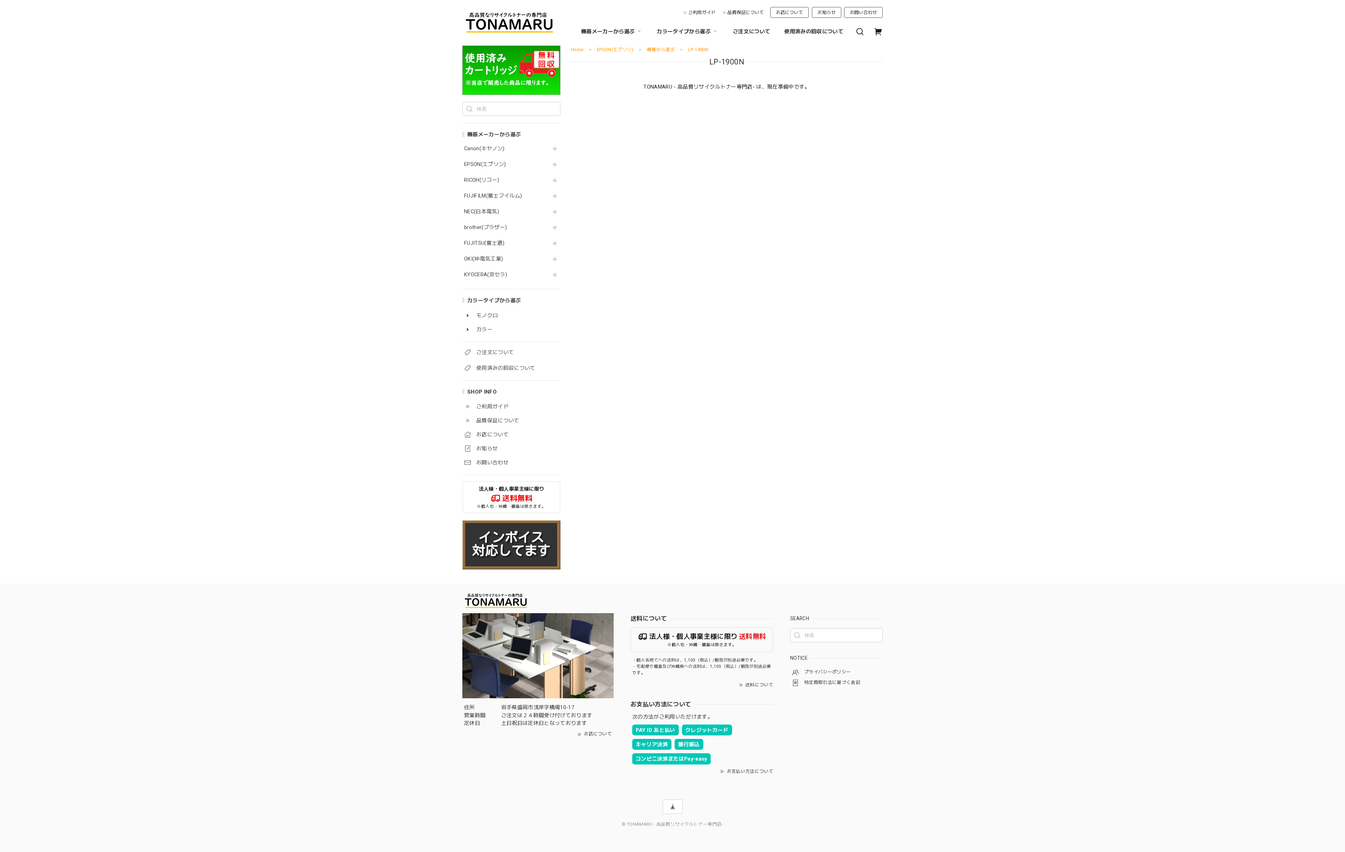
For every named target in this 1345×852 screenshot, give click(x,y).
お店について (789, 12)
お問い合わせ (863, 12)
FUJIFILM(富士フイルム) (493, 196)
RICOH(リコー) (481, 180)
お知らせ (827, 12)
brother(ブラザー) (485, 227)
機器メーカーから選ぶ (608, 31)
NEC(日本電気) (481, 212)
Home (577, 49)
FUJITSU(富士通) (484, 243)
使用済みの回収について (813, 31)
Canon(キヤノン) (484, 149)
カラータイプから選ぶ (683, 31)
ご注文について (751, 31)
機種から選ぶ (661, 49)
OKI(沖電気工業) (483, 259)
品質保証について (745, 12)
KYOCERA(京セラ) (485, 275)
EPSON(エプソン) (485, 164)
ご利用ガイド (702, 12)
